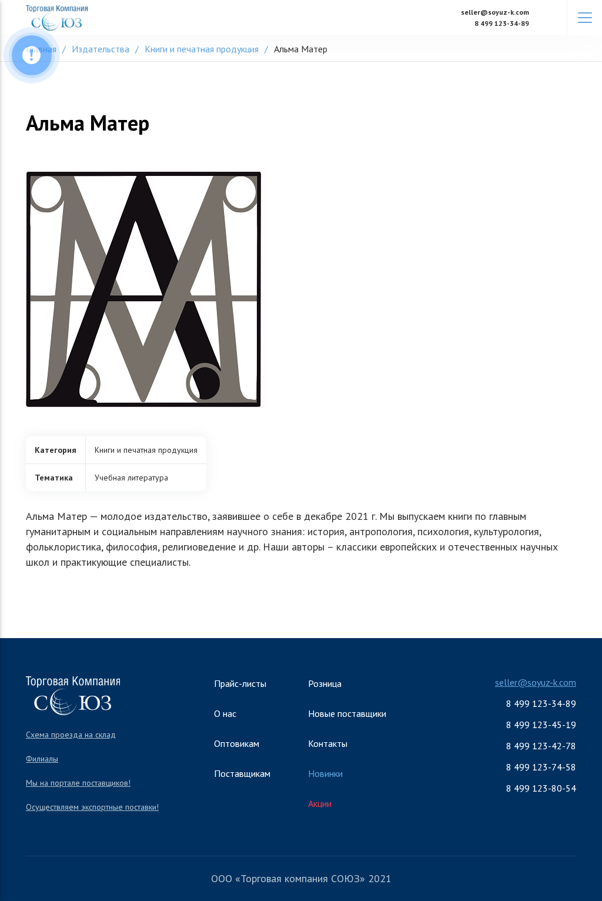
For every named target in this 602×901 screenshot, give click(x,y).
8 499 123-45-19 (541, 724)
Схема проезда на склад (71, 734)
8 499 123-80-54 (541, 788)
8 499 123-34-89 (501, 23)
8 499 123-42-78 (541, 746)
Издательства (100, 49)
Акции (320, 803)
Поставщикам (242, 773)
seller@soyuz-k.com (495, 12)
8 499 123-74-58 (541, 767)
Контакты (327, 743)
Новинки (325, 773)
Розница (325, 683)
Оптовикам (236, 743)
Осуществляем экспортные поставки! (92, 807)
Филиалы (42, 758)
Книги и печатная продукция (202, 49)
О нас (225, 713)
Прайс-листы (240, 683)
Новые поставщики (347, 713)
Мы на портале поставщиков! (78, 782)
